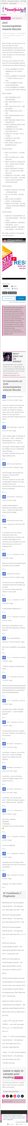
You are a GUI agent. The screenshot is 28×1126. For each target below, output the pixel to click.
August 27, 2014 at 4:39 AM (10, 400)
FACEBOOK (4, 3)
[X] (11, 1096)
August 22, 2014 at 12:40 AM (10, 467)
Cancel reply (19, 1078)
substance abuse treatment (15, 396)
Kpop (5, 293)
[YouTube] (14, 1096)
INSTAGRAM (12, 3)
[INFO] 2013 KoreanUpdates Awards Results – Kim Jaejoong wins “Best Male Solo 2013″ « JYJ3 (13, 918)
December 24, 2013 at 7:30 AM (11, 577)
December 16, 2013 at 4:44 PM (11, 642)
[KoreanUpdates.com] (14, 9)
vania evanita (11, 497)
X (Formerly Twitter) (13, 1)
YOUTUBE (23, 1)
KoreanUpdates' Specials (13, 35)
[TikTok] (7, 1096)
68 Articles (16, 360)
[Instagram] (3, 1096)
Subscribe (21, 298)
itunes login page (12, 427)
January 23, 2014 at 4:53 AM (16, 524)
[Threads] (22, 1096)
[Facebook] (18, 1096)
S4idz (8, 875)
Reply (20, 400)
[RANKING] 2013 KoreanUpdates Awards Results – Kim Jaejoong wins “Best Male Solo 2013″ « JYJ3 (13, 906)
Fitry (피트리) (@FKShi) (13, 638)
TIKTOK (3, 1)
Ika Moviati (10, 767)
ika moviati (10, 743)
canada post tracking (13, 574)
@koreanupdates (8, 1101)
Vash (8, 722)
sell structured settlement (14, 464)
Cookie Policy (10, 1119)
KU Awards (12, 293)
